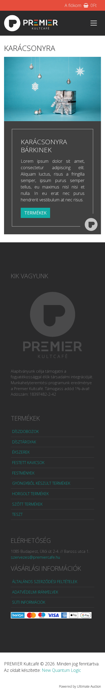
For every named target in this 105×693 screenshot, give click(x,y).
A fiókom (73, 5)
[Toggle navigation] (93, 23)
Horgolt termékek (30, 493)
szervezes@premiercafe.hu (35, 557)
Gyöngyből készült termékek (41, 483)
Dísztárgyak (24, 441)
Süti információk (28, 602)
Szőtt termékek (27, 504)
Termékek (35, 213)
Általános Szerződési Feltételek (44, 581)
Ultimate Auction (89, 686)
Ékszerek (21, 452)
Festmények (23, 473)
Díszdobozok (25, 431)
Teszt (17, 514)
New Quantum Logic (61, 670)
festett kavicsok (28, 462)
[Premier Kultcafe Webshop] (31, 23)
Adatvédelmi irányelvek (35, 592)
